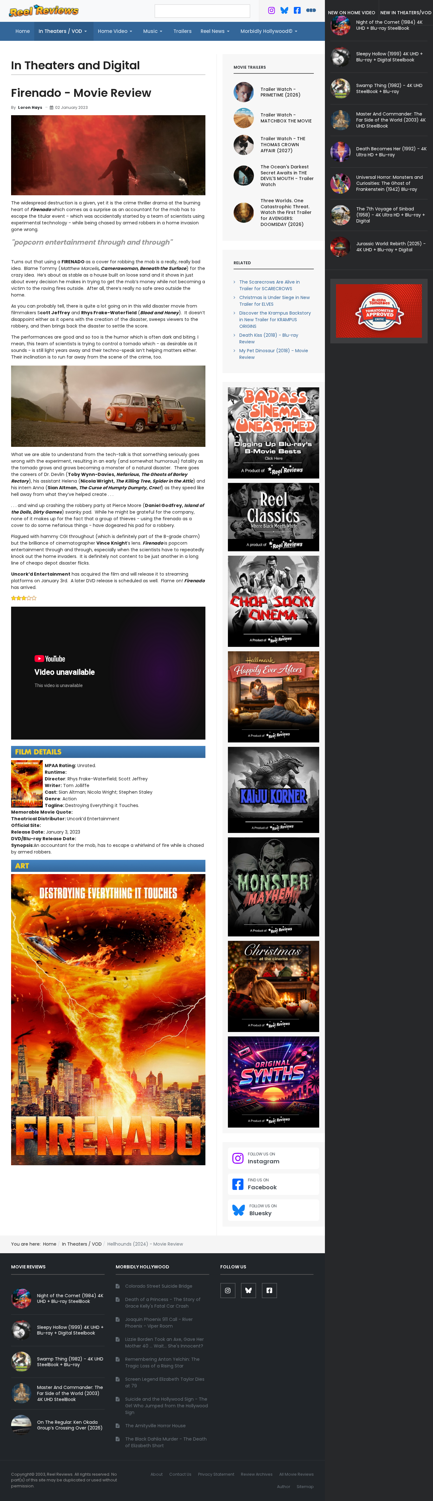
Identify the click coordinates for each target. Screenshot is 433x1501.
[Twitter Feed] (271, 12)
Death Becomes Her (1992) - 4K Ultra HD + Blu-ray (391, 152)
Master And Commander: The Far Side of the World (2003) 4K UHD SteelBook (391, 120)
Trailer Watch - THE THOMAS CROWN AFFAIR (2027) (283, 144)
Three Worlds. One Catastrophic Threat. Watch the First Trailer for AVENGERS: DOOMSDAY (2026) (286, 212)
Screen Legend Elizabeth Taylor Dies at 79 (164, 1382)
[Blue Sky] (284, 12)
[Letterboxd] (311, 12)
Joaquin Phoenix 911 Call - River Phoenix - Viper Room (159, 1322)
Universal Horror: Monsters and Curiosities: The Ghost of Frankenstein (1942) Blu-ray (389, 183)
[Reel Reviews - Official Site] (44, 10)
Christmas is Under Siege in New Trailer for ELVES (274, 300)
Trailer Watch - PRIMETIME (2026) (281, 92)
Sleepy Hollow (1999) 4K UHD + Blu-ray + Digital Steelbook (389, 57)
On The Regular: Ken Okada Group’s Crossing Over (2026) (70, 1425)
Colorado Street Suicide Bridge (158, 1286)
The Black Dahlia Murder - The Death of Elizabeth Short (166, 1442)
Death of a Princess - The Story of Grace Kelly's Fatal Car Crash (163, 1302)
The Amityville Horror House (155, 1426)
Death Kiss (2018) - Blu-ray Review (268, 338)
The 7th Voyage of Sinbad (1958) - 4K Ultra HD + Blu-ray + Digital (390, 215)
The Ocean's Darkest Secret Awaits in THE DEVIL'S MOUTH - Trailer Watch (287, 176)
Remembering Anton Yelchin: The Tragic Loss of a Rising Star (162, 1362)
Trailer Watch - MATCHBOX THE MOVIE (286, 118)
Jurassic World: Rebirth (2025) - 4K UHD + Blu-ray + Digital (391, 247)
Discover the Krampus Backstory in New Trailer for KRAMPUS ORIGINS (275, 319)
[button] (64, 31)
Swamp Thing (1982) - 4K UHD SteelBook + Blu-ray (389, 88)
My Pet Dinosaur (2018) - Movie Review (273, 353)
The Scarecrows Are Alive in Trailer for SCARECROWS (269, 285)
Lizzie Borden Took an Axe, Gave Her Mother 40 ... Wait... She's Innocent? (164, 1342)
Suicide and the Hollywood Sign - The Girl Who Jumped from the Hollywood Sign (166, 1406)
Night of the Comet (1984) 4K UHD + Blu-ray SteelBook (70, 1298)
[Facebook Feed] (297, 12)
